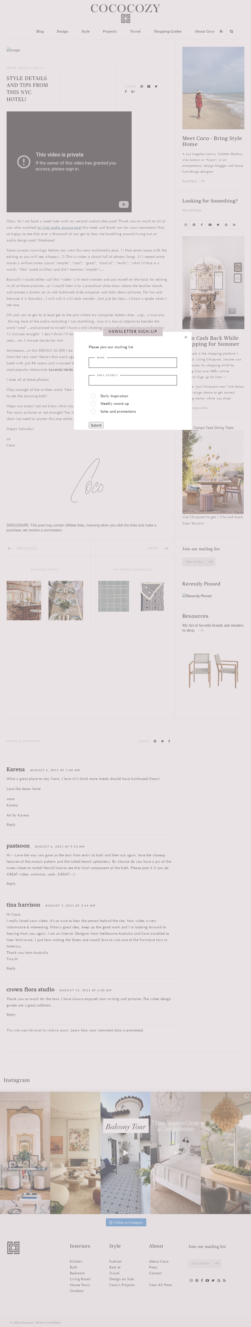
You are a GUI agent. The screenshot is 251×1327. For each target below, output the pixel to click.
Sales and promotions (118, 411)
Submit (96, 425)
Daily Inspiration (114, 396)
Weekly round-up (114, 404)
